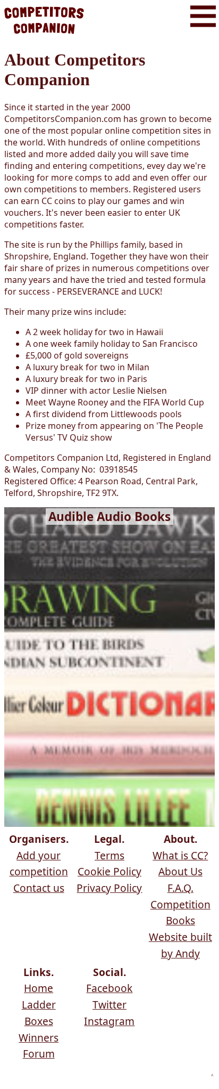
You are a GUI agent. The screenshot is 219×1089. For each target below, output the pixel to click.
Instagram (109, 1021)
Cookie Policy (109, 871)
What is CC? (180, 855)
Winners (38, 1037)
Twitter (109, 1004)
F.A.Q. (180, 888)
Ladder (39, 1004)
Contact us (38, 888)
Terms (109, 855)
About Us (180, 871)
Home (38, 988)
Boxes (38, 1021)
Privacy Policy (109, 888)
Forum (39, 1053)
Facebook (109, 988)
